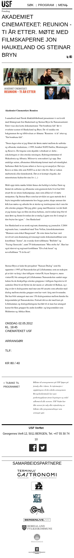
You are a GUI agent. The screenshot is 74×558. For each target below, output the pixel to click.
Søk (30, 5)
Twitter (67, 56)
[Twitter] (42, 451)
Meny (62, 5)
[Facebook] (32, 451)
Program (46, 5)
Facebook (71, 57)
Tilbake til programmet (11, 385)
